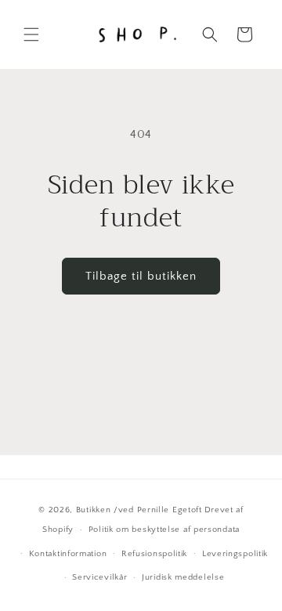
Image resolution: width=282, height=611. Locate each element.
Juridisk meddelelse (183, 577)
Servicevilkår (99, 577)
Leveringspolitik (235, 554)
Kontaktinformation (68, 554)
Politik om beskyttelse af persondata (164, 529)
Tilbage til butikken (141, 276)
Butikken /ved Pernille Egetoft (139, 510)
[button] (31, 34)
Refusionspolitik (154, 554)
